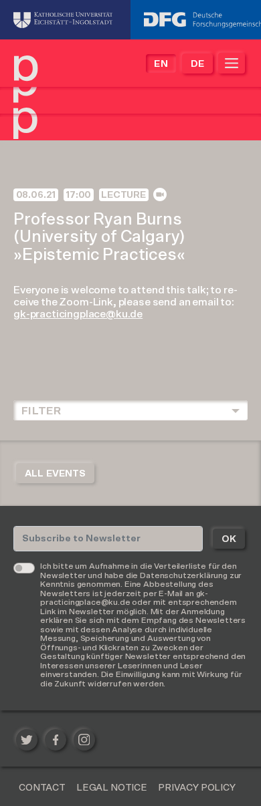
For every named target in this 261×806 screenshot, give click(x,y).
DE (197, 64)
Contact (42, 788)
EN (160, 64)
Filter (41, 411)
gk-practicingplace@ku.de (78, 314)
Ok (229, 539)
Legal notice (111, 788)
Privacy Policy (197, 788)
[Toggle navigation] (231, 63)
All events (55, 474)
